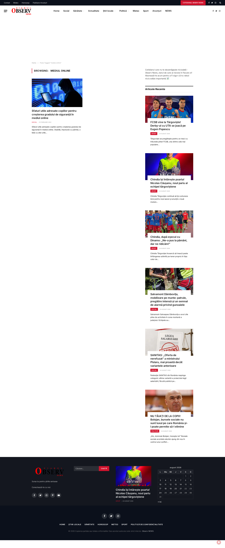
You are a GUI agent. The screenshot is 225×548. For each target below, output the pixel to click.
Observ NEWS (148, 531)
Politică (123, 11)
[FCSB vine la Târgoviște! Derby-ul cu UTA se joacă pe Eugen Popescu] (169, 109)
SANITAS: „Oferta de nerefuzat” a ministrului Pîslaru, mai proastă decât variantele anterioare (166, 360)
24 (160, 493)
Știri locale (108, 11)
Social (66, 11)
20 (175, 488)
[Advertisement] (112, 39)
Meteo (15, 3)
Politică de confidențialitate (147, 524)
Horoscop (25, 3)
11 (165, 484)
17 (160, 488)
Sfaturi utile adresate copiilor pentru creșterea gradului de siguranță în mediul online (54, 114)
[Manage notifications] (219, 542)
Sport (146, 11)
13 (176, 484)
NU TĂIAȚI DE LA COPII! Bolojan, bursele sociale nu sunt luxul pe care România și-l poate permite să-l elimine (169, 421)
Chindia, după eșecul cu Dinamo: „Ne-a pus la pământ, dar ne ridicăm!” (168, 240)
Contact (7, 3)
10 (160, 484)
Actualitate (93, 11)
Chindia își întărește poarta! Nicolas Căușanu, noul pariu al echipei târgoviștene (169, 183)
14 (181, 484)
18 (166, 488)
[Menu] (5, 11)
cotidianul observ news (193, 3)
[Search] (220, 2)
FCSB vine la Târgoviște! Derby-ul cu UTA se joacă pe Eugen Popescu (168, 126)
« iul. (160, 502)
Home (56, 11)
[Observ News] (21, 10)
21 (181, 488)
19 (171, 488)
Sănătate (77, 11)
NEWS (168, 11)
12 (171, 484)
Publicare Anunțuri (40, 3)
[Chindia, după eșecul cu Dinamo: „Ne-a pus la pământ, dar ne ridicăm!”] (169, 224)
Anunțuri (156, 11)
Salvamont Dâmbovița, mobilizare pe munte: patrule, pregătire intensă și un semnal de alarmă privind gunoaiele (169, 299)
